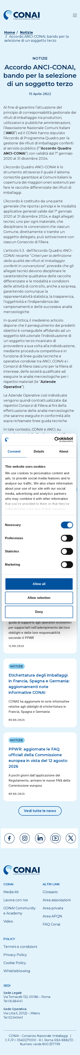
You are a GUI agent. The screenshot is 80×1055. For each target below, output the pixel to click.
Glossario (50, 892)
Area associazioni (57, 900)
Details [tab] (39, 451)
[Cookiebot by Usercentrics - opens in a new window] (55, 439)
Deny (39, 612)
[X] (71, 838)
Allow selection (39, 597)
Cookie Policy (14, 963)
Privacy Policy (15, 955)
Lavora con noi (15, 900)
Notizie (26, 32)
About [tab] (63, 451)
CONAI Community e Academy (19, 910)
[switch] (67, 538)
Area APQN (52, 916)
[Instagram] (25, 838)
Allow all (39, 584)
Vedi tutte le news (40, 811)
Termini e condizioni (20, 947)
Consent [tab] (14, 451)
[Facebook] (9, 838)
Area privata (53, 908)
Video (8, 921)
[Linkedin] (40, 838)
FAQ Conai (51, 924)
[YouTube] (55, 838)
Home (9, 32)
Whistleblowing (16, 971)
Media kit (11, 892)
